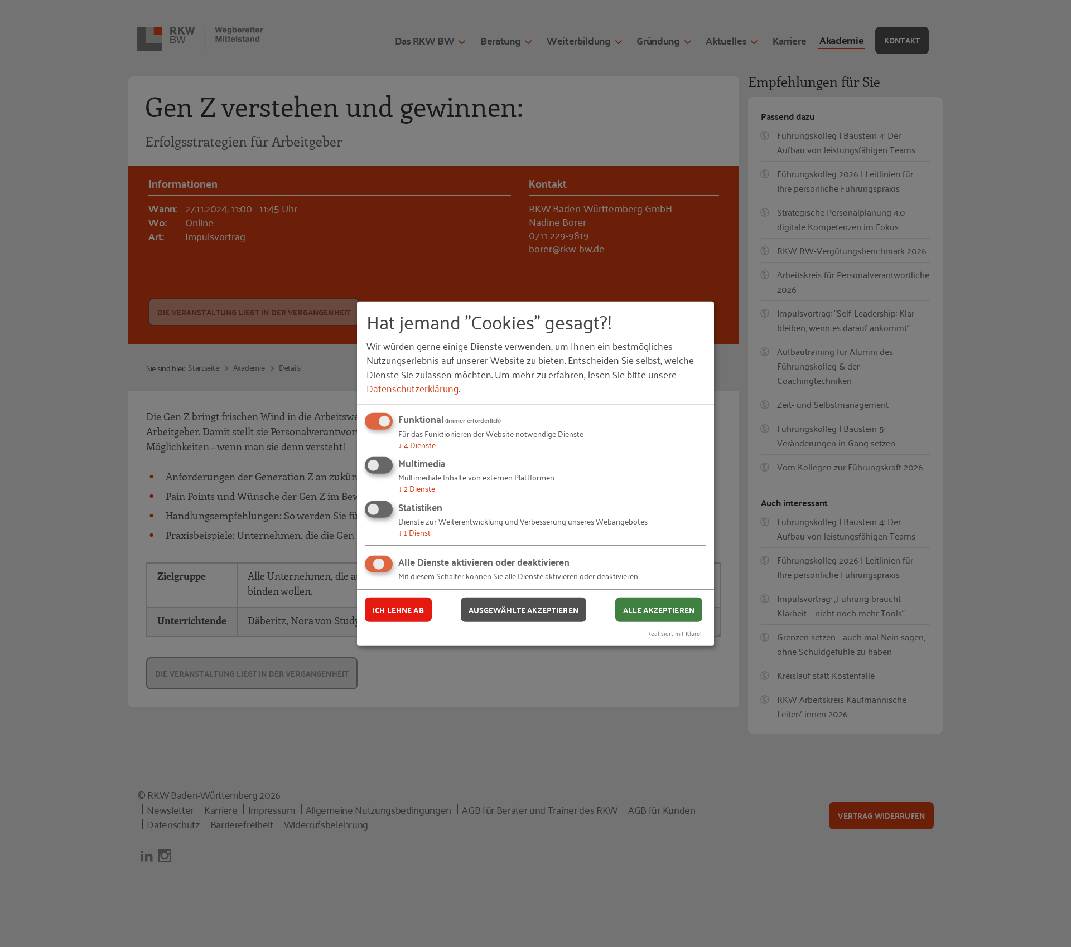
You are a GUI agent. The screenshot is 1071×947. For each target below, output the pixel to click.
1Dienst (414, 532)
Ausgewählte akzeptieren (523, 609)
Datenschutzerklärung (412, 388)
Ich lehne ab (398, 609)
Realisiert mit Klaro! (674, 633)
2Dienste (416, 488)
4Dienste (417, 444)
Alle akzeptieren (658, 609)
